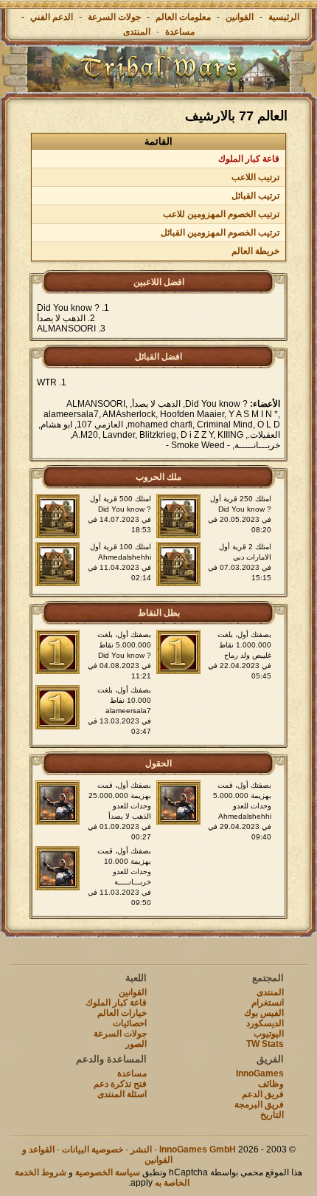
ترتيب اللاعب (255, 177)
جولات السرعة (114, 17)
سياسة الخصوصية (107, 1172)
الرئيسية (283, 17)
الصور (136, 1044)
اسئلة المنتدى (122, 1094)
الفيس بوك (264, 1013)
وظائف (271, 1084)
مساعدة (180, 32)
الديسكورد (265, 1023)
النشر (141, 1149)
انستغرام (267, 1002)
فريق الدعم (263, 1094)
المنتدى (136, 32)
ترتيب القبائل (255, 195)
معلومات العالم (183, 17)
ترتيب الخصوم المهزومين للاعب (221, 214)
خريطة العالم (255, 251)
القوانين (240, 17)
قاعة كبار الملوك (248, 159)
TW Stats (265, 1044)
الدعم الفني (50, 17)
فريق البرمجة (259, 1104)
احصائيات (130, 1023)
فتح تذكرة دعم (120, 1084)
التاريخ (272, 1115)
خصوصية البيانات (92, 1149)
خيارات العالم (122, 1013)
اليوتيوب (269, 1033)
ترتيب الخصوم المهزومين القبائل (220, 232)
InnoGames (260, 1073)
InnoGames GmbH (197, 1149)
